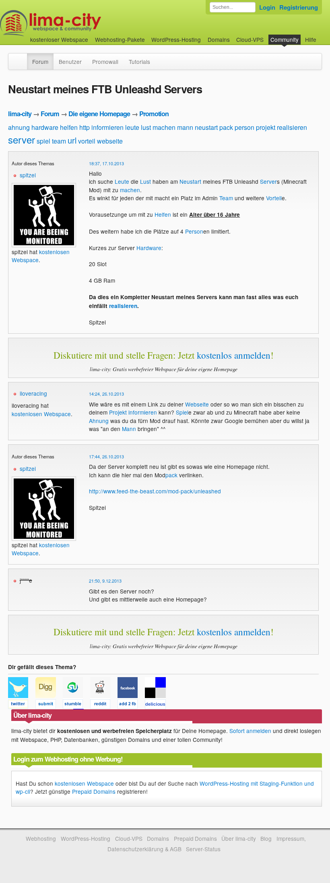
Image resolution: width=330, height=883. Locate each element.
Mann (129, 429)
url (72, 140)
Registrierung (298, 7)
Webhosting (41, 838)
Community (284, 39)
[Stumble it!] (76, 705)
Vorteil (274, 198)
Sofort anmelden (250, 731)
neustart (206, 127)
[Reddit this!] (104, 705)
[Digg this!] (49, 705)
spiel (43, 141)
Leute (122, 181)
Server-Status (203, 849)
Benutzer (70, 61)
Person (194, 231)
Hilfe (310, 39)
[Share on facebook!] (131, 705)
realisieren (292, 127)
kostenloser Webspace (59, 39)
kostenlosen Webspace (41, 414)
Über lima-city (238, 838)
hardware (44, 127)
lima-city (19, 113)
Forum (40, 61)
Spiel (182, 412)
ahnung (19, 127)
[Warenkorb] (323, 36)
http (84, 127)
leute (132, 127)
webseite (110, 141)
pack (226, 127)
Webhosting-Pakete (120, 39)
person (244, 127)
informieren (107, 127)
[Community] (21, 57)
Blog (266, 838)
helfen (69, 127)
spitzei (28, 175)
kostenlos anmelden (233, 355)
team (59, 141)
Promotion (154, 113)
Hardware (148, 248)
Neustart (190, 181)
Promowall (105, 61)
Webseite (197, 404)
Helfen (163, 214)
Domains (219, 39)
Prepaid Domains (94, 791)
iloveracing (33, 393)
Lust (145, 181)
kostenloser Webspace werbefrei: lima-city (80, 23)
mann (185, 127)
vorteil (86, 141)
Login (267, 7)
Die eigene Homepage (99, 113)
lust (146, 127)
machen (164, 127)
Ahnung (99, 421)
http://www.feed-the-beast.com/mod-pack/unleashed (155, 491)
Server (268, 181)
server (21, 139)
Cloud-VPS (250, 39)
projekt (265, 127)
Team (226, 198)
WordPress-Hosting (176, 39)
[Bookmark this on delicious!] (158, 705)
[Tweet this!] (21, 705)
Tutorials (139, 61)
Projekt (118, 412)
